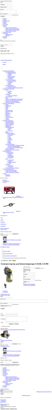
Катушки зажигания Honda (14, 146)
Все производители (5, 228)
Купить (25, 281)
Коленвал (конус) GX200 (8, 212)
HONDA (10, 74)
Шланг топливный (10, 148)
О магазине (5, 33)
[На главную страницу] (3, 249)
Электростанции (9, 152)
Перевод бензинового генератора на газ (11, 243)
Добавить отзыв (4, 305)
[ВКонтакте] (10, 260)
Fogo (9, 136)
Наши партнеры (9, 34)
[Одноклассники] (12, 260)
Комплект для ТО (9, 132)
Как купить (5, 24)
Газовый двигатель (10, 85)
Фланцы (7, 119)
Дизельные (10, 155)
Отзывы (5, 292)
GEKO (9, 137)
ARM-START (11, 160)
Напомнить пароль (26, 395)
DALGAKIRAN (11, 134)
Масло (7, 131)
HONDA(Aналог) (12, 73)
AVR (7, 90)
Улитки (7, 118)
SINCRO (10, 93)
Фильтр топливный (10, 123)
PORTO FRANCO (12, 162)
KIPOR (9, 75)
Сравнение (3, 400)
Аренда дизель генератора (11, 171)
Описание (5, 291)
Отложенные (3, 401)
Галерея (4, 37)
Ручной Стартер (9, 125)
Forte (7, 109)
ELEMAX (3, 222)
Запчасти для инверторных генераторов (14, 99)
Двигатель (8, 164)
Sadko (7, 108)
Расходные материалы (8, 120)
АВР (7, 158)
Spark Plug (10, 130)
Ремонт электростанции (11, 31)
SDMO (9, 143)
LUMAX (10, 161)
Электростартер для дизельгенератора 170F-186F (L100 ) (13, 329)
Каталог (5, 19)
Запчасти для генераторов (8, 88)
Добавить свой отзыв (5, 294)
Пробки (7, 114)
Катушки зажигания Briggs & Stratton (16, 145)
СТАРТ (9, 163)
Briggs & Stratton (11, 76)
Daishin (7, 106)
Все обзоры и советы (5, 246)
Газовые (10, 154)
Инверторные (11, 156)
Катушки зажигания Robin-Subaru (15, 147)
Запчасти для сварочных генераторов (14, 100)
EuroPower (10, 135)
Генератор (8, 94)
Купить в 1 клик (27, 269)
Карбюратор (8, 126)
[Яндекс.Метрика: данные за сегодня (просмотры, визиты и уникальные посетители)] (5, 389)
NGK (9, 129)
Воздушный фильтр (10, 121)
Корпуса (7, 112)
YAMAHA (10, 78)
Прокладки (8, 115)
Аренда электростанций (8, 169)
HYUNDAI (3, 226)
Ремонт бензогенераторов (11, 27)
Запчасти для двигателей (8, 70)
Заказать (2, 16)
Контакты (5, 36)
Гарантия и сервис (7, 32)
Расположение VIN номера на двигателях (12, 239)
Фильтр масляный (9, 122)
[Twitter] (11, 260)
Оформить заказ (13, 408)
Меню (4, 64)
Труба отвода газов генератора (12, 167)
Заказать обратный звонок (6, 60)
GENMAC (10, 139)
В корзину (38, 268)
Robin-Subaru (11, 77)
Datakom (10, 91)
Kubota (9, 84)
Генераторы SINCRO (12, 95)
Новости (5, 22)
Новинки (5, 180)
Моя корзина (3, 404)
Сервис (4, 173)
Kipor (9, 92)
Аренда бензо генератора (11, 170)
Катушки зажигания (10, 144)
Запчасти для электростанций (12, 101)
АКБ (7, 97)
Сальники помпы (9, 117)
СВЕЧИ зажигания (10, 127)
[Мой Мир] (14, 260)
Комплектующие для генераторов (13, 102)
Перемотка (8, 175)
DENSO (10, 128)
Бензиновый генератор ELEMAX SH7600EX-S (13, 197)
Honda (7, 104)
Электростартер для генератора (12, 149)
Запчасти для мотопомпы (8, 103)
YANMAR (10, 82)
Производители (6, 20)
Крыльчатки (8, 113)
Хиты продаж (6, 181)
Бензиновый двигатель (11, 71)
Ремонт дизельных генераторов (12, 28)
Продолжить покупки (5, 408)
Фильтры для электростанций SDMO (11, 244)
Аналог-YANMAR (12, 80)
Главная (4, 18)
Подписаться (15, 233)
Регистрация (3, 399)
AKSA (2, 219)
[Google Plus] (15, 260)
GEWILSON (3, 224)
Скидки (4, 182)
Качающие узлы (9, 110)
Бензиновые (10, 153)
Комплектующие (9, 111)
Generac (9, 138)
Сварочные (10, 157)
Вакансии (8, 35)
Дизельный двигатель (10, 79)
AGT (2, 217)
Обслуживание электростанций (12, 29)
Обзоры (4, 23)
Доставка (5, 25)
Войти (2, 390)
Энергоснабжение (7, 150)
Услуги (4, 26)
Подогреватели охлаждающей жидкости (14, 87)
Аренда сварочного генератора (12, 172)
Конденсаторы (9, 96)
